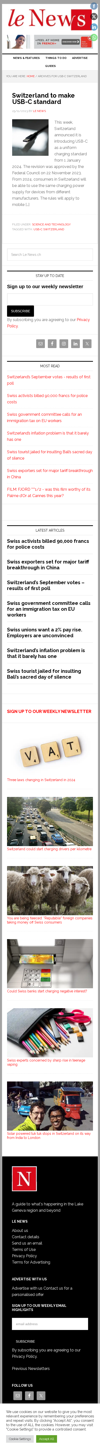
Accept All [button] (46, 1439)
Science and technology (51, 224)
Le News (50, 20)
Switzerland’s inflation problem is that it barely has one (46, 653)
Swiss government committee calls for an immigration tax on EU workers (49, 609)
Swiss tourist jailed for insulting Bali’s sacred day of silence (44, 674)
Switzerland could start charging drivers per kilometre (49, 849)
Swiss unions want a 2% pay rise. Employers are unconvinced (44, 632)
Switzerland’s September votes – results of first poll (45, 585)
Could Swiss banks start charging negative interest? (47, 991)
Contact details (25, 1237)
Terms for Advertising (31, 1262)
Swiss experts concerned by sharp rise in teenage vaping (46, 1062)
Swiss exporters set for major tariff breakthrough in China (48, 565)
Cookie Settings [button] (20, 1439)
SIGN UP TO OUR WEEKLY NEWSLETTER (49, 711)
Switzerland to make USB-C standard (43, 98)
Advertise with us (27, 1288)
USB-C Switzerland (48, 229)
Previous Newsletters (31, 1368)
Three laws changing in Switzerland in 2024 (41, 780)
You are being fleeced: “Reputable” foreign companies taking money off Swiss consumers (49, 920)
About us (20, 1230)
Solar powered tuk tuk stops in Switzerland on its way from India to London (49, 1136)
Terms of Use (24, 1249)
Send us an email (27, 1243)
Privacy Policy (24, 1256)
